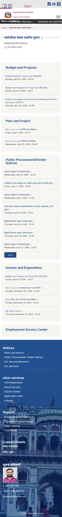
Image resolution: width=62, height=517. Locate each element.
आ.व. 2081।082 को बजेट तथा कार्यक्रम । (21, 299)
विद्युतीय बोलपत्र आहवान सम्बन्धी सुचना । (19, 233)
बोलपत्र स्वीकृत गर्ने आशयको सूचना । (18, 195)
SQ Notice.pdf (14, 47)
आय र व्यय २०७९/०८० (13, 311)
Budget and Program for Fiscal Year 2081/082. (26, 88)
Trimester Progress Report (18, 421)
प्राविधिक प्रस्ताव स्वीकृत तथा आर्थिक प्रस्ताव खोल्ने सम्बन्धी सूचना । (29, 183)
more (10, 255)
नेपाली (36, 6)
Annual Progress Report (17, 417)
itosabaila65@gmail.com (14, 496)
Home (4, 28)
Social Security (12, 387)
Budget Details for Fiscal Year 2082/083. (23, 76)
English (27, 6)
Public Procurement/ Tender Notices (23, 357)
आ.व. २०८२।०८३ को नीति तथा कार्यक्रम (20, 141)
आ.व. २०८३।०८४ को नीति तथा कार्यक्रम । (21, 129)
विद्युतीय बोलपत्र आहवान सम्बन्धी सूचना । (19, 221)
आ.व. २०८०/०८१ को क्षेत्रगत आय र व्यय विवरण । (23, 288)
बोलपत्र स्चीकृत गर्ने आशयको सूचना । (18, 171)
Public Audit (10, 430)
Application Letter (13, 396)
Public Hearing (12, 426)
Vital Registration (13, 382)
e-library (8, 400)
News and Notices (14, 352)
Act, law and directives (16, 361)
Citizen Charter (12, 391)
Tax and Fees (11, 366)
